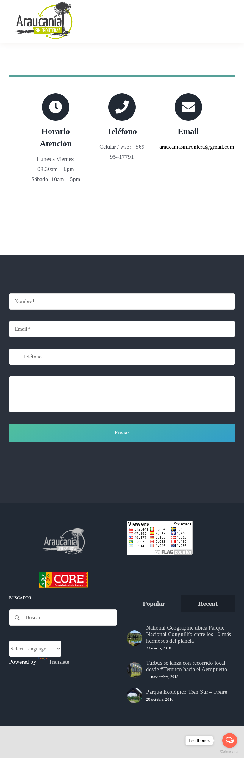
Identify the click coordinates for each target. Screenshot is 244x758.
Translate (59, 662)
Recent (208, 603)
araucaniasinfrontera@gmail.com (196, 147)
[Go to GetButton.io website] (229, 752)
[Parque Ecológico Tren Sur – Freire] (134, 695)
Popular (154, 603)
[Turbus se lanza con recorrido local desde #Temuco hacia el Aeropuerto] (134, 670)
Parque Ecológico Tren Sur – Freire (186, 692)
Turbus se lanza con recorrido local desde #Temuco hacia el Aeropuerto (186, 666)
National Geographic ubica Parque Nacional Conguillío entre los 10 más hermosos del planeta (188, 634)
